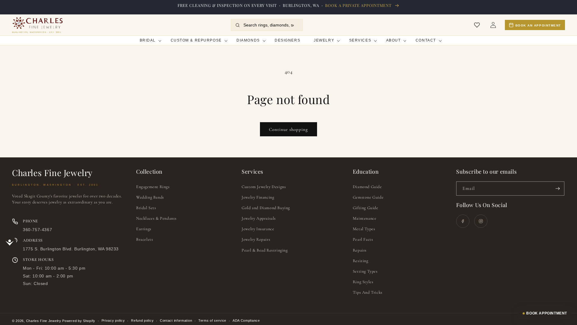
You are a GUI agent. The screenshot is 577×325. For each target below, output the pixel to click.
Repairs (360, 250)
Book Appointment (546, 313)
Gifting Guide (365, 207)
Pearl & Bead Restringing (265, 250)
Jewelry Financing (258, 197)
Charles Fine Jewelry (43, 321)
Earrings (143, 228)
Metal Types (364, 228)
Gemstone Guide (368, 197)
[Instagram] (480, 221)
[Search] (237, 25)
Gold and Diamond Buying (266, 207)
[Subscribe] (557, 188)
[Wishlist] (477, 25)
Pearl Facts (363, 239)
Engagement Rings (153, 186)
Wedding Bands (150, 197)
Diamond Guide (367, 186)
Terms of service (212, 320)
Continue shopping (288, 129)
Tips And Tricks (368, 292)
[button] (148, 40)
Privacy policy (113, 320)
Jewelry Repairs (256, 239)
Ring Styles (363, 281)
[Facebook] (462, 221)
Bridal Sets (146, 207)
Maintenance (365, 218)
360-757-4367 (37, 229)
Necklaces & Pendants (156, 218)
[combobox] (270, 25)
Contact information (176, 320)
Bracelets (144, 239)
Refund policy (142, 320)
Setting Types (365, 271)
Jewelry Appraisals (259, 218)
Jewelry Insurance (258, 228)
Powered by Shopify (78, 321)
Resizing (360, 260)
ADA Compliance (246, 320)
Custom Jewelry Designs (264, 186)
